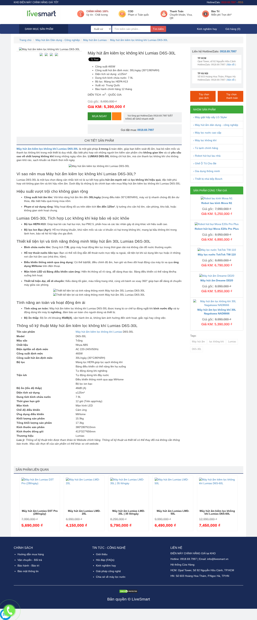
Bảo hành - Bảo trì (28, 565)
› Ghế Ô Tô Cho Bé (204, 163)
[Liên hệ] (9, 610)
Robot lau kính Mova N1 (216, 203)
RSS (240, 2)
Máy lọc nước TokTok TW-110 (217, 254)
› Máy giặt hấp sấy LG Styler (210, 117)
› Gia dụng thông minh (206, 171)
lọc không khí (216, 341)
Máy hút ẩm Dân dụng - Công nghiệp (58, 40)
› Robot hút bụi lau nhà (207, 155)
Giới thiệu (101, 554)
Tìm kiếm (158, 28)
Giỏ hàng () (232, 28)
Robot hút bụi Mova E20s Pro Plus (217, 228)
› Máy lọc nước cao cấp (207, 132)
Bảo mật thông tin (28, 571)
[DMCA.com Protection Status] (128, 591)
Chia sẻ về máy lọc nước (110, 576)
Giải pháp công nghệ (108, 571)
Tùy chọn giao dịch (204, 96)
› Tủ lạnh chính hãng (205, 148)
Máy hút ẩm (198, 341)
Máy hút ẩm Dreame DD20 (216, 280)
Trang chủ (25, 40)
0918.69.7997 (145, 129)
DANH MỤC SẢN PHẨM (38, 28)
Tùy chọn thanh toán (232, 96)
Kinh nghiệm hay (207, 28)
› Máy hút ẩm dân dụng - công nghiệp (215, 124)
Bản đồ (231, 64)
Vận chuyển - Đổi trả (29, 559)
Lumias (232, 341)
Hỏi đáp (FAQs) (105, 559)
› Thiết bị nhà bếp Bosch (207, 178)
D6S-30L (196, 349)
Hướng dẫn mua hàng (30, 554)
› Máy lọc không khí (205, 140)
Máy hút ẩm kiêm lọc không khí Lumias (99, 331)
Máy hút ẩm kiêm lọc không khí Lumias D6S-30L (139, 40)
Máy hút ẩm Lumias (95, 40)
